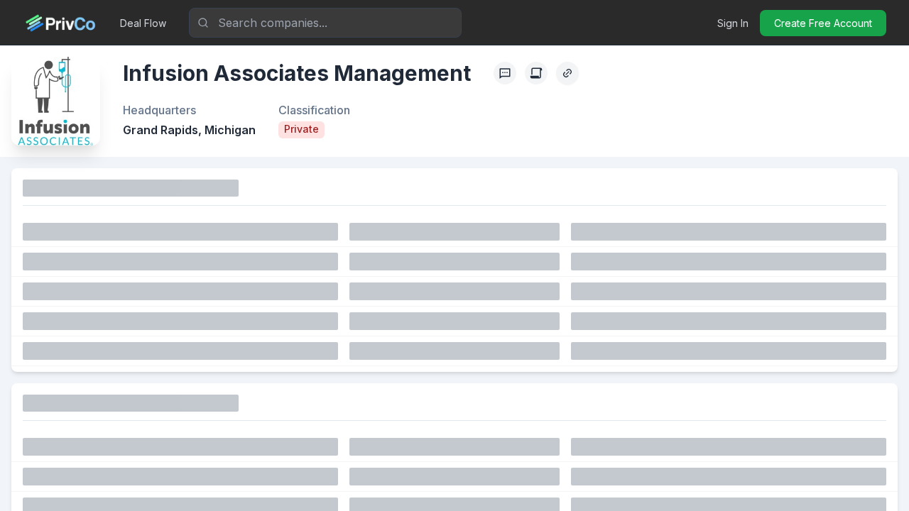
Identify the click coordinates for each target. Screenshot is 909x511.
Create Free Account (823, 23)
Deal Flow (143, 23)
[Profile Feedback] (505, 73)
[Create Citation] (536, 73)
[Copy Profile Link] (567, 73)
